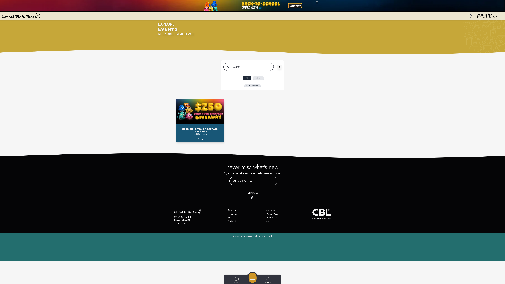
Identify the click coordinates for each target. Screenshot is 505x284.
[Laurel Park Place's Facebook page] (252, 197)
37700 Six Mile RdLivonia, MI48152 (182, 219)
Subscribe (232, 210)
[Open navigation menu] (252, 277)
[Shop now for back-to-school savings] (295, 5)
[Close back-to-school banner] (317, 2)
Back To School (252, 85)
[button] (489, 16)
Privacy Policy (272, 213)
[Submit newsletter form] (272, 181)
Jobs (229, 217)
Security (269, 221)
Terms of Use (272, 217)
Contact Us (232, 221)
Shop (258, 78)
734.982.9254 (180, 223)
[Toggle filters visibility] (279, 67)
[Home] (190, 16)
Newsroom (232, 213)
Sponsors (270, 210)
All (247, 78)
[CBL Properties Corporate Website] (312, 214)
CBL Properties (246, 236)
